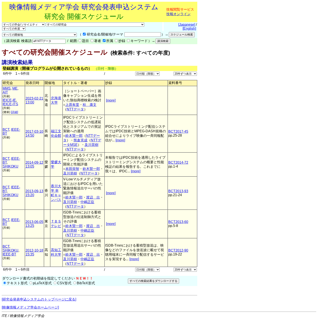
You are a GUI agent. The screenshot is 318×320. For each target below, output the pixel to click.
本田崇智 (72, 169)
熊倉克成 (80, 140)
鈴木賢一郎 (74, 135)
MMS (7, 88)
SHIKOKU (10, 166)
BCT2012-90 (178, 250)
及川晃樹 (91, 145)
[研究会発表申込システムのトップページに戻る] (39, 299)
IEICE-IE (9, 100)
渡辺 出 (93, 197)
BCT (6, 129)
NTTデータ (75, 109)
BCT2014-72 (178, 162)
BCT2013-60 (178, 222)
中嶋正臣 (87, 202)
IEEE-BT (9, 254)
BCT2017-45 (178, 131)
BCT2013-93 (178, 191)
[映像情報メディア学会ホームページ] (30, 307)
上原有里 (72, 105)
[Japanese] (186, 24)
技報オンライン (178, 14)
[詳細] (14, 112)
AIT (5, 92)
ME (15, 88)
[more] (111, 100)
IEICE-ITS (10, 104)
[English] (189, 28)
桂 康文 (89, 105)
